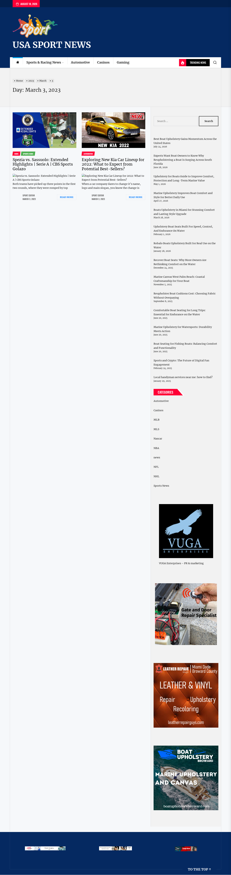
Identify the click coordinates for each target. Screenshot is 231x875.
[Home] (18, 62)
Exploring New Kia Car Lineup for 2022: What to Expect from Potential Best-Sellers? (113, 164)
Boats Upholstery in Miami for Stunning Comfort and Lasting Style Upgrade (184, 211)
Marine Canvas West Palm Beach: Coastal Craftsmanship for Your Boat (179, 278)
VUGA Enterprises (170, 563)
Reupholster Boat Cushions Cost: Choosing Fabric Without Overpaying (185, 295)
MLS (156, 429)
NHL (156, 476)
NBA (156, 448)
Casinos (103, 62)
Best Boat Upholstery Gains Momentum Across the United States (185, 141)
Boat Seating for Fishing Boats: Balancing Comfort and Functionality (185, 345)
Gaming (123, 62)
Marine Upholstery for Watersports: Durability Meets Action (183, 329)
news (157, 457)
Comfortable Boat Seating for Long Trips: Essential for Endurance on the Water (180, 312)
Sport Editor (29, 195)
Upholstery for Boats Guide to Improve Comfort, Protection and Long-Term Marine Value (184, 178)
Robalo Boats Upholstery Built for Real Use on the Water (185, 245)
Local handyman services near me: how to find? (183, 377)
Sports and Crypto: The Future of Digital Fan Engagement (181, 362)
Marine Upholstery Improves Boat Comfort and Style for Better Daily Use (183, 195)
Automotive (80, 62)
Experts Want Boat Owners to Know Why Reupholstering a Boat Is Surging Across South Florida (183, 159)
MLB (157, 419)
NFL (156, 466)
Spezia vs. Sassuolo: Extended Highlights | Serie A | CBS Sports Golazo (43, 164)
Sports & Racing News (43, 62)
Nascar (158, 438)
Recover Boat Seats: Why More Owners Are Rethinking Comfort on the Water (180, 262)
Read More (66, 197)
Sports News (161, 485)
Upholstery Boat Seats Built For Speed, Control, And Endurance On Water (183, 228)
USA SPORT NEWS (52, 44)
